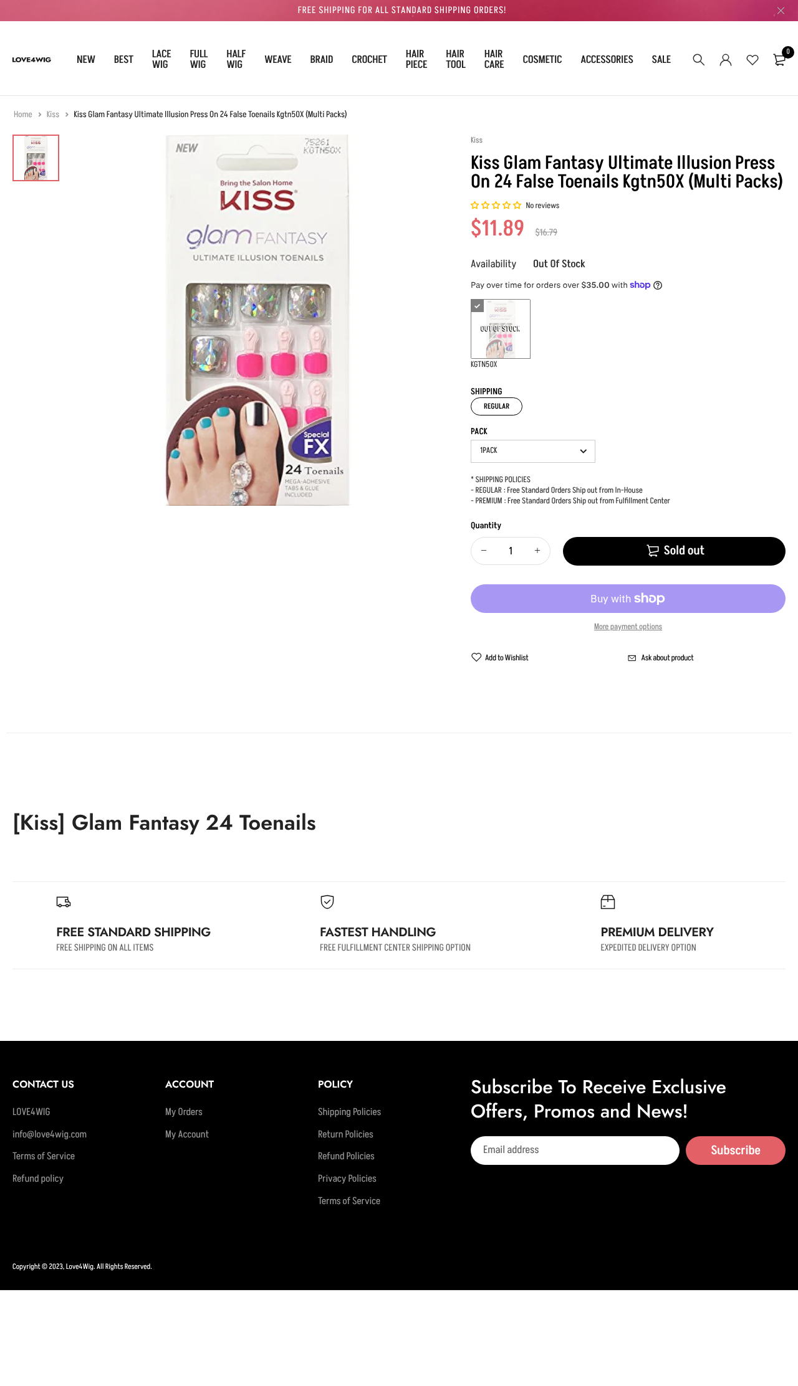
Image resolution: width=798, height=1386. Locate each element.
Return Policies (345, 1134)
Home (24, 115)
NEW (86, 59)
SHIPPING (486, 392)
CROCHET (369, 59)
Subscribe (736, 1150)
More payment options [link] (628, 627)
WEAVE (278, 59)
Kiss (54, 115)
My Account (187, 1134)
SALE (661, 59)
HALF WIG (236, 59)
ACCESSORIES (606, 59)
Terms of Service (43, 1157)
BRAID (322, 59)
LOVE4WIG (31, 1112)
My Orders (184, 1112)
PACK (479, 432)
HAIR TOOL (455, 59)
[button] (496, 206)
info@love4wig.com (49, 1134)
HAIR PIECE (416, 59)
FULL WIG (199, 59)
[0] (779, 60)
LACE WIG (161, 59)
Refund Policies (346, 1157)
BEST (123, 59)
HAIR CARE (494, 59)
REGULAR (496, 406)
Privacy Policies (347, 1179)
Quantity (486, 526)
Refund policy (38, 1179)
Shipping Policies (349, 1112)
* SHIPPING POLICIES (501, 480)
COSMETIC (542, 59)
